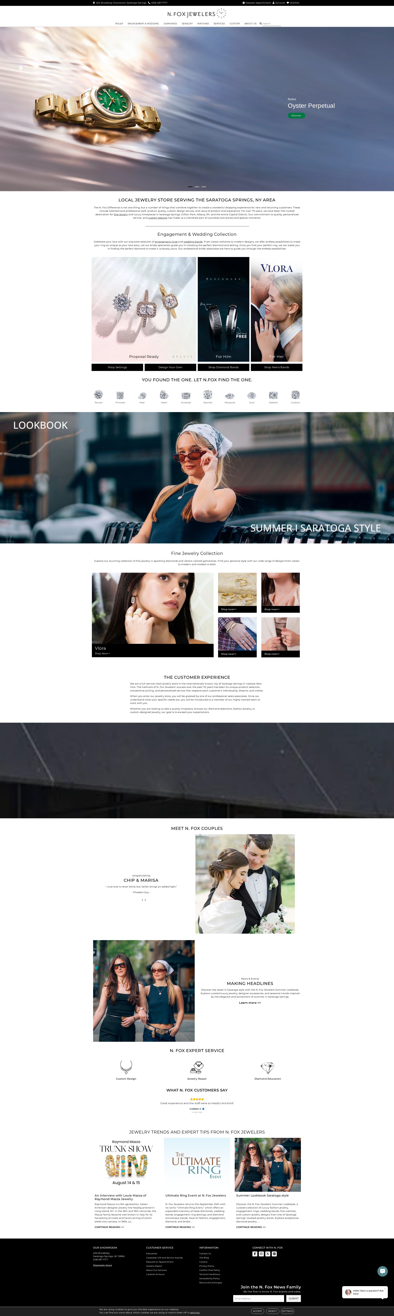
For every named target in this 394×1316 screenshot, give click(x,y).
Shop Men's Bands (276, 367)
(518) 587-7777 (100, 1259)
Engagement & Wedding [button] (143, 23)
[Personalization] (223, 665)
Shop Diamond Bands (224, 367)
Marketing (171, 674)
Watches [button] (203, 23)
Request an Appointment (159, 1262)
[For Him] (223, 309)
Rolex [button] (119, 23)
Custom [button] (235, 23)
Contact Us (205, 1253)
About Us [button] (250, 23)
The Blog (204, 1257)
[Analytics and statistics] (223, 669)
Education (151, 1253)
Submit (294, 1298)
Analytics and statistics (176, 669)
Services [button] (219, 23)
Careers (203, 1262)
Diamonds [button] (170, 23)
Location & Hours (155, 1274)
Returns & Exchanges (210, 1282)
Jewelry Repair (154, 1266)
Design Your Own (170, 367)
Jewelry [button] (187, 23)
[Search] (272, 23)
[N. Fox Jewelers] (197, 13)
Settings (287, 1311)
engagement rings (166, 241)
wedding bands (193, 241)
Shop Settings (117, 367)
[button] (261, 23)
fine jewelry (121, 214)
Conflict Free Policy (209, 1270)
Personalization (173, 664)
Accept (257, 1311)
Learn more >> (250, 1002)
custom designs (157, 217)
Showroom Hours (102, 1265)
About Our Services (156, 1270)
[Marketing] (223, 674)
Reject (272, 1311)
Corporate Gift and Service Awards (164, 1257)
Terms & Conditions (209, 1274)
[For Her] (276, 309)
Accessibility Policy (209, 1278)
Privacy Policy (206, 1266)
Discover (297, 115)
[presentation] (142, 899)
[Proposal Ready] (144, 309)
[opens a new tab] (254, 1253)
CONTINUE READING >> (109, 1227)
